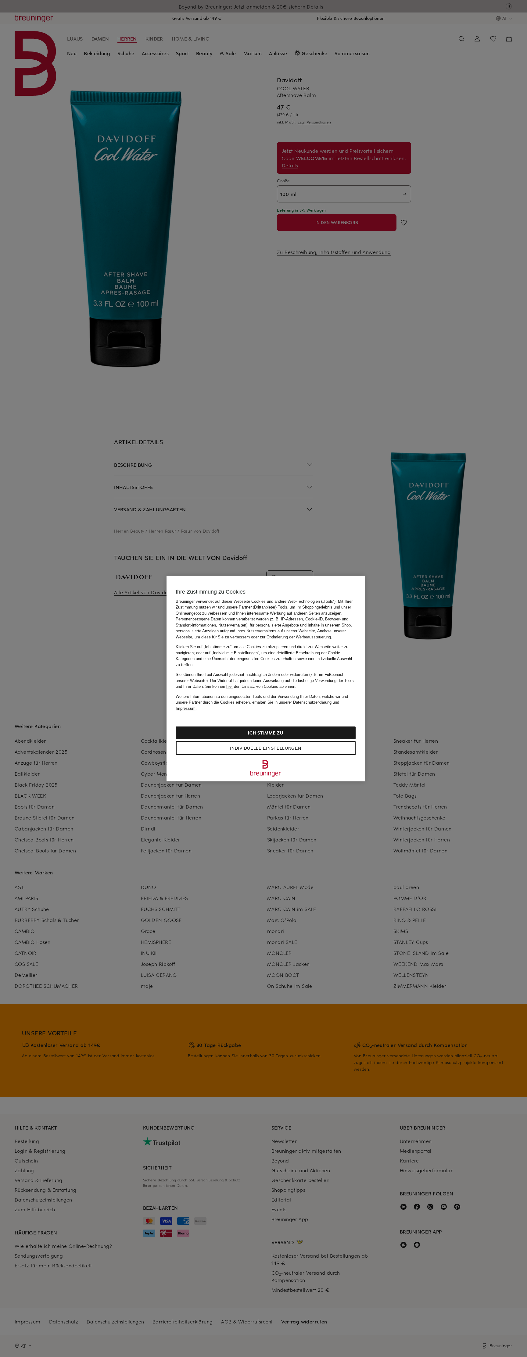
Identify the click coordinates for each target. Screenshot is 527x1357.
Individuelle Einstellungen (265, 748)
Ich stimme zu (265, 733)
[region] (266, 678)
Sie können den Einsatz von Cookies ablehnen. (250, 686)
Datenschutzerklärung (312, 702)
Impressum (185, 708)
